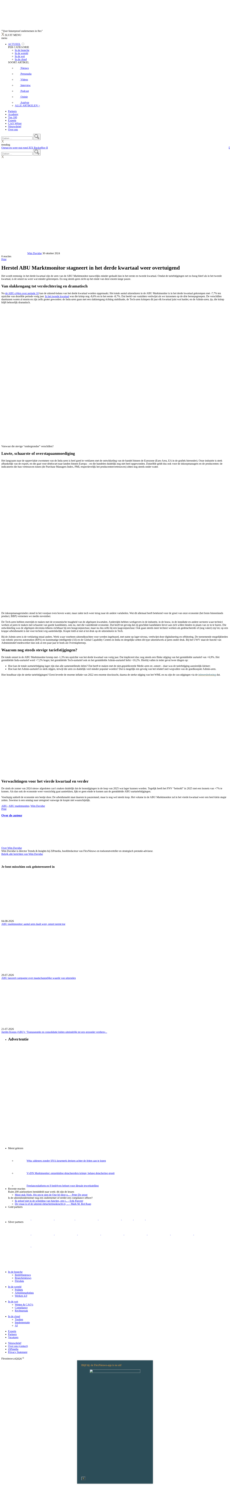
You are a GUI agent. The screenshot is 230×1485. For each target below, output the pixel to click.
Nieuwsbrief (14, 126)
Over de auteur (11, 815)
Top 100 (12, 117)
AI (16, 1325)
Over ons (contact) (18, 1346)
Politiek (19, 1289)
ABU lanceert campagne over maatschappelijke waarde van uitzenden (38, 978)
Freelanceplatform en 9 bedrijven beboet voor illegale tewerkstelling (63, 1185)
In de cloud (14, 1316)
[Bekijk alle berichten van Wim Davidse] (14, 253)
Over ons (13, 129)
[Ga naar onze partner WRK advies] (42, 1245)
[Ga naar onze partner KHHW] (140, 1218)
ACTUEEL (14, 44)
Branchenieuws (23, 1277)
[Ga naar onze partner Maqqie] (112, 1233)
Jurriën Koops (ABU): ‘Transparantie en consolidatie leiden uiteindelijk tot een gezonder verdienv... (54, 1032)
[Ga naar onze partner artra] (135, 1233)
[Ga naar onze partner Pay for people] (19, 1245)
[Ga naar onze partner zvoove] (157, 1218)
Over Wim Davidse (11, 847)
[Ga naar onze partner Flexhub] (19, 1233)
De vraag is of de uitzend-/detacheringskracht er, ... (53, 1203)
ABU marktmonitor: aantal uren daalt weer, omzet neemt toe (33, 924)
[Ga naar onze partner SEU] (43, 1233)
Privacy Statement (17, 1352)
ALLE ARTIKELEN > (27, 105)
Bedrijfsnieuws (23, 1274)
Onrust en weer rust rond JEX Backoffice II (24, 147)
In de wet (13, 1301)
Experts (12, 120)
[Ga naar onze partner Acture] (43, 1218)
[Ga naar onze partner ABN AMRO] (182, 1233)
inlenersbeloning (207, 674)
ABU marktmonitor (18, 805)
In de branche (15, 1271)
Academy (13, 114)
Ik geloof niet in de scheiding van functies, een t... (49, 1200)
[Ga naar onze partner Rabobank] (159, 1233)
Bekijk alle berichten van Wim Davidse (22, 854)
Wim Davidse (34, 253)
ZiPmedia (13, 1349)
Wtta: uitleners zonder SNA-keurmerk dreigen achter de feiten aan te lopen (66, 1160)
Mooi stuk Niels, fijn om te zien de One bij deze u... (51, 1194)
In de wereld (14, 1286)
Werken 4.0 (21, 1295)
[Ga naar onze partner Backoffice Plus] (19, 1218)
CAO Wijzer (15, 123)
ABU (4, 805)
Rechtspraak (21, 1310)
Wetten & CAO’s (24, 1304)
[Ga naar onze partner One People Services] (86, 1218)
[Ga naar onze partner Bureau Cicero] (128, 1218)
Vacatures (13, 1337)
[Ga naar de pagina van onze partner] (31, 1266)
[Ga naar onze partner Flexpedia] (110, 1218)
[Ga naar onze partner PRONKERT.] (66, 1233)
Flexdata (19, 1281)
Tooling (19, 1319)
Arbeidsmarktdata (24, 1292)
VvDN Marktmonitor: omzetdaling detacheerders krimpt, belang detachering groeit (70, 1173)
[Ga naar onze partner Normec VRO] (89, 1233)
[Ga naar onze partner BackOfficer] (65, 1218)
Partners (12, 111)
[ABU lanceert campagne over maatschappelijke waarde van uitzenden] (115, 950)
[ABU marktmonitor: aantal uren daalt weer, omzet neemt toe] (115, 896)
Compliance (21, 1307)
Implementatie (22, 1322)
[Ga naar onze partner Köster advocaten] (205, 1233)
